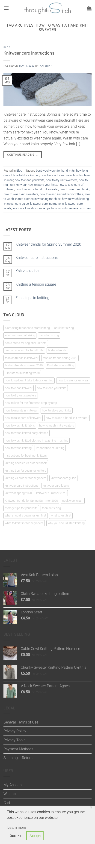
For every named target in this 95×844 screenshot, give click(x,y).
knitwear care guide (16, 203)
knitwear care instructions (47, 203)
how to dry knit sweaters (61, 180)
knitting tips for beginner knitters (25, 470)
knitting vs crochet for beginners (25, 478)
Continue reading (22, 154)
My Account (13, 785)
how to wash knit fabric (74, 189)
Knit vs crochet (27, 271)
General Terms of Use (20, 722)
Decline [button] (15, 836)
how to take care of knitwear (23, 418)
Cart (6, 803)
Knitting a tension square (35, 284)
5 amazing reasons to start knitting (27, 328)
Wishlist (9, 794)
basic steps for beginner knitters (26, 343)
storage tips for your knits (51, 208)
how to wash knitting (75, 199)
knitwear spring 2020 (18, 493)
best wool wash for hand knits (55, 170)
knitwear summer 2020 (51, 493)
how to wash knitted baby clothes (61, 194)
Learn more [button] (16, 827)
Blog (7, 47)
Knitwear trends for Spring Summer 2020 (48, 244)
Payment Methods (18, 749)
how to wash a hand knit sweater (37, 189)
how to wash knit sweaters (20, 194)
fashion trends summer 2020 (24, 365)
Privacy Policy (14, 731)
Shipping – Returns (18, 758)
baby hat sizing (49, 335)
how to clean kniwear (18, 388)
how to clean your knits (30, 180)
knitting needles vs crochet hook (26, 463)
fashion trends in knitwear (21, 358)
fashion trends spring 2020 (60, 358)
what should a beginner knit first (25, 515)
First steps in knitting (32, 298)
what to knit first (60, 515)
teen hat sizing (51, 508)
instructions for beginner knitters (26, 455)
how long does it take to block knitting (29, 380)
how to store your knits (42, 184)
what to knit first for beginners (24, 523)
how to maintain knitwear (21, 410)
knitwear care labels (56, 485)
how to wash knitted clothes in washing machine (36, 440)
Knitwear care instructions (28, 53)
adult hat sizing (64, 328)
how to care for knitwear (56, 175)
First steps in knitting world (22, 373)
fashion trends (57, 350)
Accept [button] (35, 836)
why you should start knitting (66, 523)
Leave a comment (80, 208)
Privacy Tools (14, 740)
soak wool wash (23, 208)
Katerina (46, 65)
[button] (6, 8)
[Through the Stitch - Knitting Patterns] (47, 8)
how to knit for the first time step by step (31, 403)
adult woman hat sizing (20, 335)
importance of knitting (50, 448)
